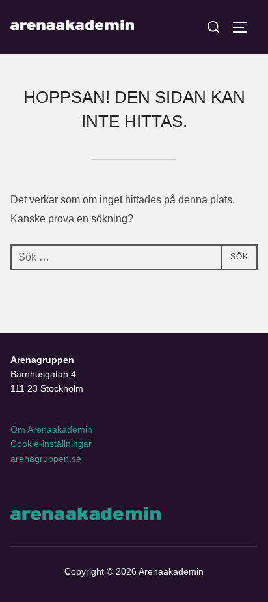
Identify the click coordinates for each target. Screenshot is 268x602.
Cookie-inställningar (51, 443)
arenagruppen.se (45, 458)
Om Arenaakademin (51, 429)
